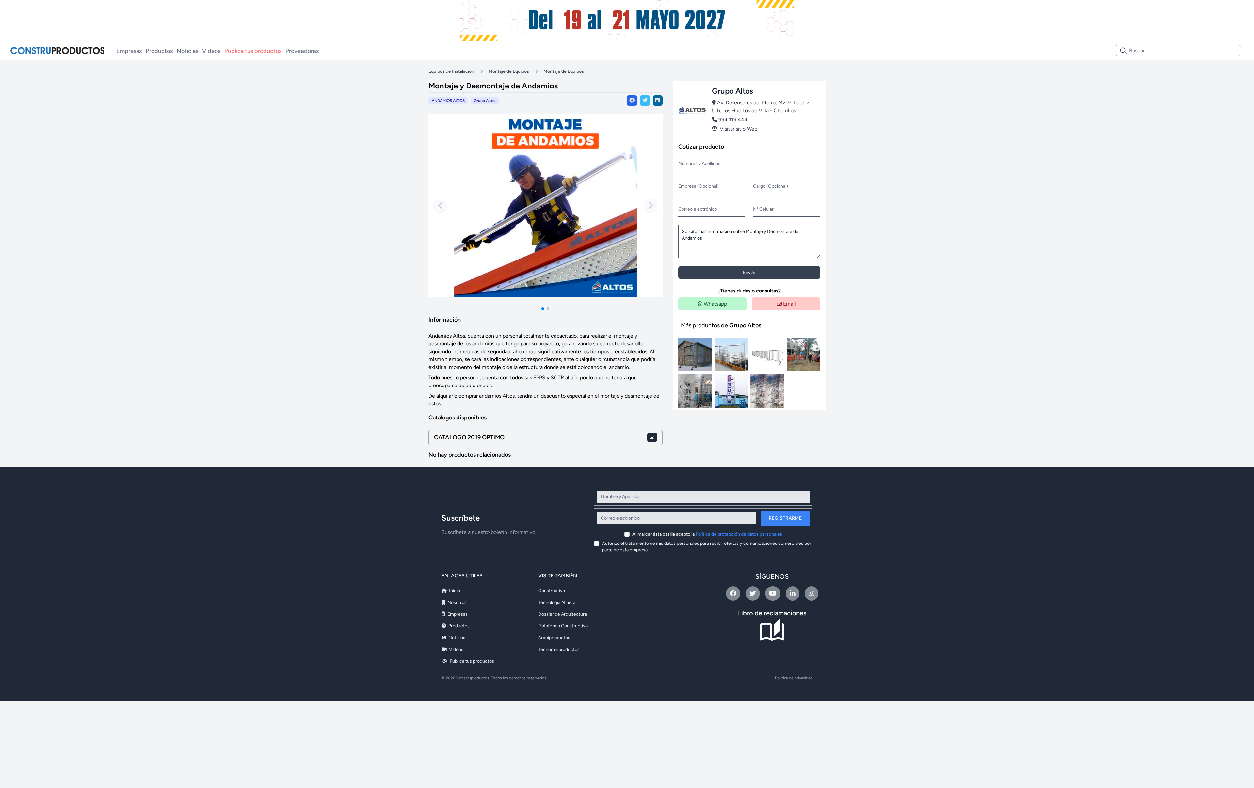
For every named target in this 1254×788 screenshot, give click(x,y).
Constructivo (551, 590)
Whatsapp (714, 304)
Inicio (454, 590)
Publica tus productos (252, 51)
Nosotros (456, 602)
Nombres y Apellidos (699, 163)
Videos (211, 51)
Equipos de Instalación (451, 71)
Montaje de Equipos (509, 71)
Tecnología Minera (556, 602)
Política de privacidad (793, 678)
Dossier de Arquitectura (562, 614)
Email (789, 304)
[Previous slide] (440, 205)
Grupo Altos (484, 100)
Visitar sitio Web (738, 129)
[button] (542, 308)
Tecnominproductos (559, 649)
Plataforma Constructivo (563, 626)
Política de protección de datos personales (739, 534)
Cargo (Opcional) (770, 186)
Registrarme (785, 518)
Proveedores (302, 51)
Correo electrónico (697, 209)
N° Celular (763, 209)
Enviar (749, 272)
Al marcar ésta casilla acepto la (707, 534)
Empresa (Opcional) (698, 186)
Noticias (187, 51)
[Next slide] (650, 205)
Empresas (129, 51)
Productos (159, 51)
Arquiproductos (554, 637)
